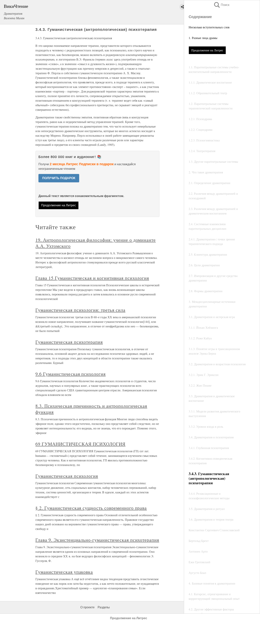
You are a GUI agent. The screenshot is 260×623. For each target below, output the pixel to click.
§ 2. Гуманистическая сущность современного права (91, 508)
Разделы (104, 607)
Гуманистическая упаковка (64, 572)
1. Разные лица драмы (203, 38)
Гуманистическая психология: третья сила (80, 310)
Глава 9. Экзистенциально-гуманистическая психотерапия (97, 540)
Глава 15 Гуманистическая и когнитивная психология (92, 278)
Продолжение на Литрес (207, 50)
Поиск (221, 4)
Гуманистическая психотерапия (69, 342)
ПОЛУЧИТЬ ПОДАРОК (58, 178)
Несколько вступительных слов (209, 27)
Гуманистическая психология (66, 476)
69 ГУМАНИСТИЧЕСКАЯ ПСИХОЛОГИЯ (80, 444)
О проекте (87, 607)
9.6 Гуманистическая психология (70, 374)
